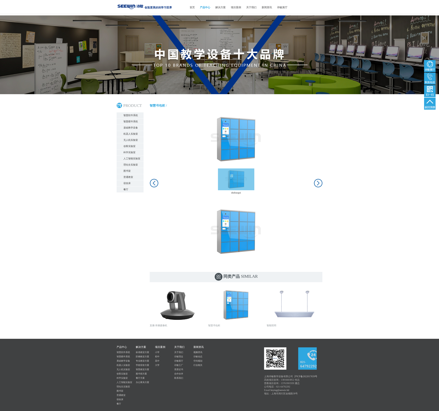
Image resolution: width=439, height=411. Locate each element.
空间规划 (197, 361)
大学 (157, 365)
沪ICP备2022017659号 (305, 376)
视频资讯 (197, 352)
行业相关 (197, 365)
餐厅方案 (140, 378)
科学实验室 (129, 152)
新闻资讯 (267, 7)
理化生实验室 (130, 164)
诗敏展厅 (282, 7)
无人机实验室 (130, 140)
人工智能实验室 (131, 158)
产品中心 (205, 7)
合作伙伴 (178, 373)
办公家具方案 (142, 382)
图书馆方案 (141, 373)
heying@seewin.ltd (280, 390)
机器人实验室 (130, 134)
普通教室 (128, 177)
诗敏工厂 (178, 365)
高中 (157, 361)
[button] (154, 183)
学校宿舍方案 (142, 365)
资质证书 (178, 369)
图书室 (127, 171)
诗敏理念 (178, 356)
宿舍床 (127, 183)
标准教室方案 (142, 352)
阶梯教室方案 (142, 356)
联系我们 (178, 378)
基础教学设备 (130, 127)
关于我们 (251, 7)
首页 (192, 7)
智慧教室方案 (142, 369)
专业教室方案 (142, 361)
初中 (157, 356)
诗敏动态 (197, 356)
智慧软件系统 (130, 115)
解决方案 (220, 7)
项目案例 (236, 7)
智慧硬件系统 (130, 121)
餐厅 (125, 189)
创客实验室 (129, 146)
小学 (157, 352)
